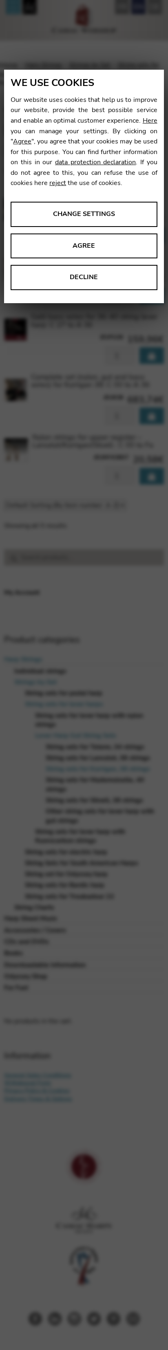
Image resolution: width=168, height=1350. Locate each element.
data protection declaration (95, 162)
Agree (22, 141)
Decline (84, 277)
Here (150, 120)
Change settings (84, 213)
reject (57, 182)
